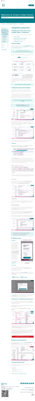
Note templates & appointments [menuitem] (4, 31)
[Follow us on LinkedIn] (29, 383)
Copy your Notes (16, 39)
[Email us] (21, 383)
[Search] (33, 17)
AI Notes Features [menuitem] (4, 41)
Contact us (31, 5)
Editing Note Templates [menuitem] (5, 36)
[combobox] (16, 17)
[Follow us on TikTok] (31, 383)
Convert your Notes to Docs (18, 41)
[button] (8, 28)
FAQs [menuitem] (2, 47)
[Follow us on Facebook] (25, 383)
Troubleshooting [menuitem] (4, 49)
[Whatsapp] (23, 383)
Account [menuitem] (3, 45)
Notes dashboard (28, 45)
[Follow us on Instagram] (27, 383)
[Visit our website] (33, 383)
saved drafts (14, 295)
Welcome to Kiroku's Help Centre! (17, 15)
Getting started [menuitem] (4, 28)
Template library (25, 46)
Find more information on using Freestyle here (23, 84)
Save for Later (23, 39)
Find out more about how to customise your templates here (22, 51)
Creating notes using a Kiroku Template (20, 38)
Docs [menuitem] (2, 43)
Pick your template (17, 36)
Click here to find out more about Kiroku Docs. (19, 373)
